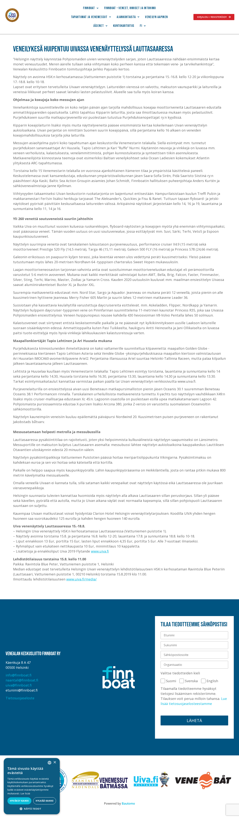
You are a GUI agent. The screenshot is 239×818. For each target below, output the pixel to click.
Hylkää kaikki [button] (44, 800)
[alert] (32, 786)
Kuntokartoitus (123, 26)
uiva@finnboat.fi (19, 685)
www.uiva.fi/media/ (81, 579)
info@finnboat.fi (19, 675)
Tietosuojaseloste (20, 698)
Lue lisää (25, 793)
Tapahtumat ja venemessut (89, 17)
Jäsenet (98, 26)
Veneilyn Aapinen (156, 17)
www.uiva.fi (100, 551)
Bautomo (128, 803)
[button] (90, 8)
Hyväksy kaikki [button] (19, 800)
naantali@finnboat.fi (22, 680)
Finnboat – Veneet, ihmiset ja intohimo (130, 8)
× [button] (54, 762)
